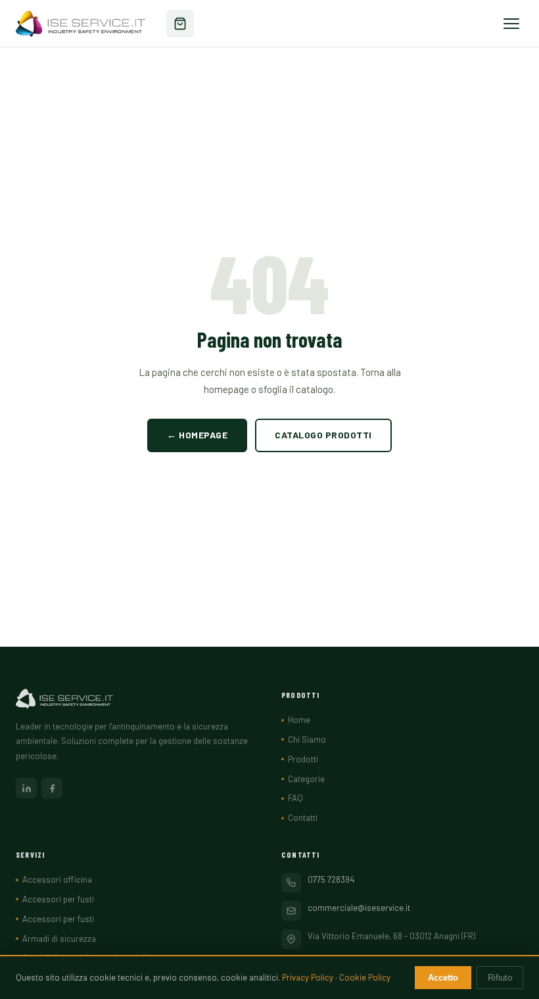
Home (299, 719)
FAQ (295, 798)
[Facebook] (51, 788)
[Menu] (511, 23)
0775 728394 (331, 879)
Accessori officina (57, 879)
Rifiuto (500, 978)
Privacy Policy (307, 977)
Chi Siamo (307, 739)
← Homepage (197, 434)
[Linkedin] (26, 788)
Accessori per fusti (58, 899)
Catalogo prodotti (323, 434)
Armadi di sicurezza (59, 938)
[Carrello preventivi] (180, 23)
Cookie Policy (364, 977)
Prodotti (303, 759)
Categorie (306, 779)
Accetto (443, 978)
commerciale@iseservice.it (359, 907)
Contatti (302, 817)
